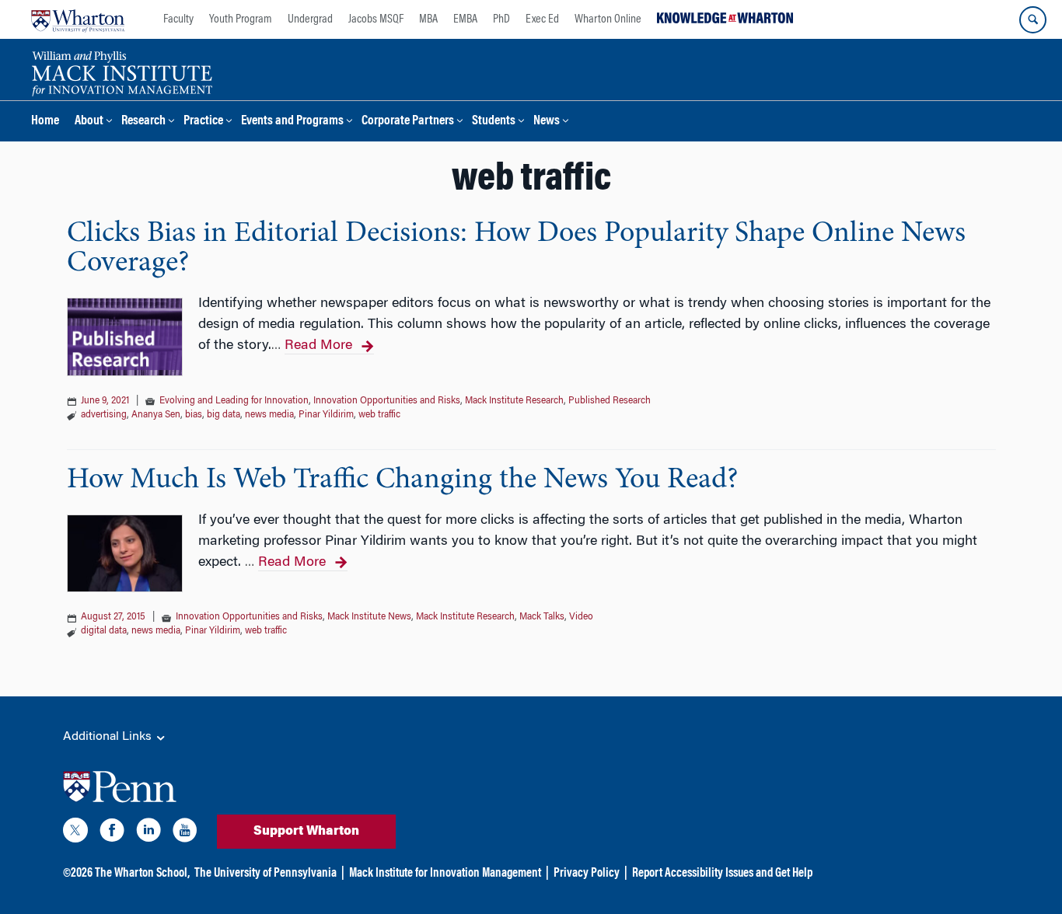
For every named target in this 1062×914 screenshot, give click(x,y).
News (546, 121)
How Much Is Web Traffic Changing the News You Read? (402, 480)
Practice (203, 121)
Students (493, 121)
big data (223, 415)
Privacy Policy (587, 873)
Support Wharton (306, 831)
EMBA (465, 19)
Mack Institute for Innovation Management (445, 873)
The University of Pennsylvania (265, 873)
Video (581, 617)
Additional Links (109, 737)
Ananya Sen (155, 415)
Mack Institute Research (514, 401)
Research (143, 121)
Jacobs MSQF (375, 19)
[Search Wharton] (1032, 19)
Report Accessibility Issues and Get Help (722, 873)
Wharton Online (608, 19)
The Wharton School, (142, 873)
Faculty (178, 19)
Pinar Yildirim (326, 415)
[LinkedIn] (148, 833)
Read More (318, 346)
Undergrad (310, 19)
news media (269, 415)
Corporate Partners (408, 121)
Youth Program (240, 19)
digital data (104, 631)
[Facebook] (112, 833)
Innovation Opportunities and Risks (386, 401)
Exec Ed (542, 19)
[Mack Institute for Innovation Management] (121, 71)
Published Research (609, 401)
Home (45, 121)
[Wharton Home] (77, 19)
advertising (104, 415)
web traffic (379, 415)
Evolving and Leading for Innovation (234, 401)
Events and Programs (292, 121)
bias (193, 415)
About (89, 121)
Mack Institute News (369, 617)
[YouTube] (185, 833)
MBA (428, 19)
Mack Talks (541, 617)
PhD (501, 19)
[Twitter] (75, 833)
